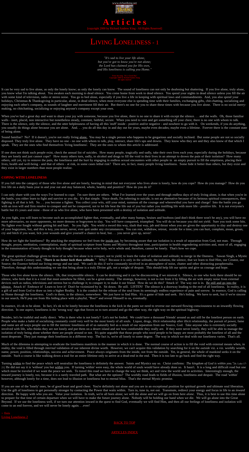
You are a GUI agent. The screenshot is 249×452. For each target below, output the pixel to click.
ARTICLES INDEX (124, 432)
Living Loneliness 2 (14, 417)
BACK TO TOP (124, 422)
